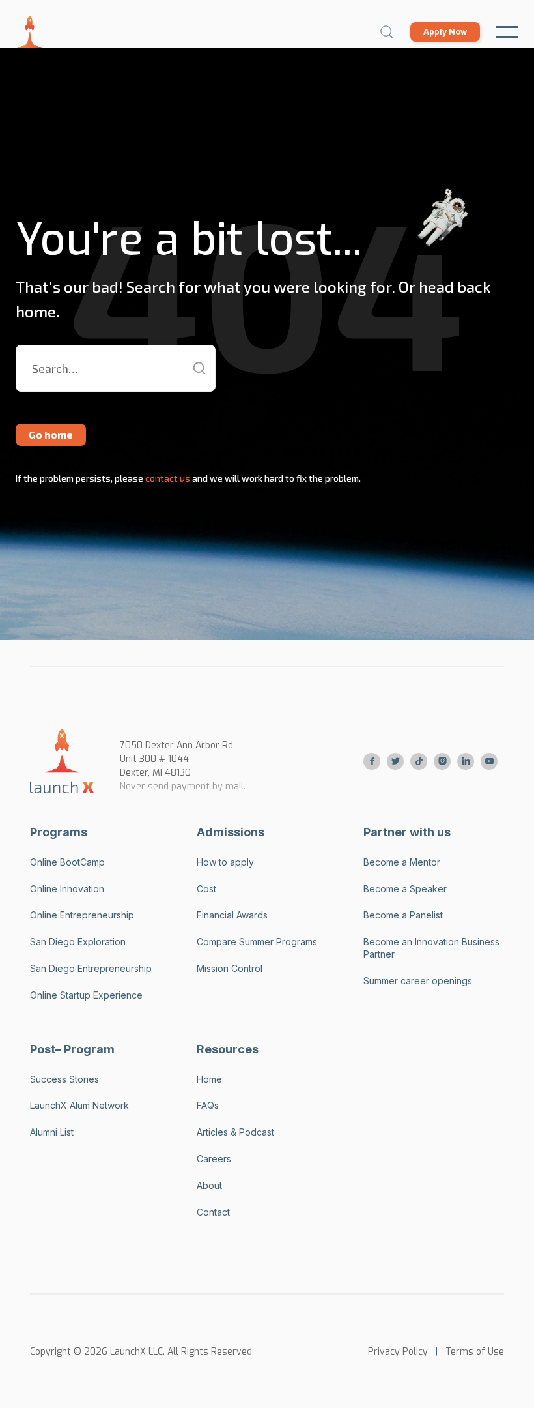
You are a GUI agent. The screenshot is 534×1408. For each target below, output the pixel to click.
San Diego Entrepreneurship (91, 968)
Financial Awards (232, 914)
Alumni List (52, 1131)
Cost (206, 888)
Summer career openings (417, 980)
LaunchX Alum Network (79, 1105)
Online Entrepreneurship (82, 914)
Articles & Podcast (235, 1131)
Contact (213, 1212)
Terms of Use (474, 1351)
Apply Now (445, 32)
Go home (51, 434)
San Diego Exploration (78, 941)
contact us (166, 478)
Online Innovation (67, 888)
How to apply (225, 862)
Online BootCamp (67, 862)
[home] (30, 32)
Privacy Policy (398, 1351)
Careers (214, 1158)
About (209, 1185)
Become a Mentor (401, 862)
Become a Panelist (403, 914)
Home (209, 1079)
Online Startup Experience (86, 995)
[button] (507, 32)
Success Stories (64, 1079)
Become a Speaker (405, 888)
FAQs (208, 1105)
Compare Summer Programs (257, 941)
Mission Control (229, 968)
